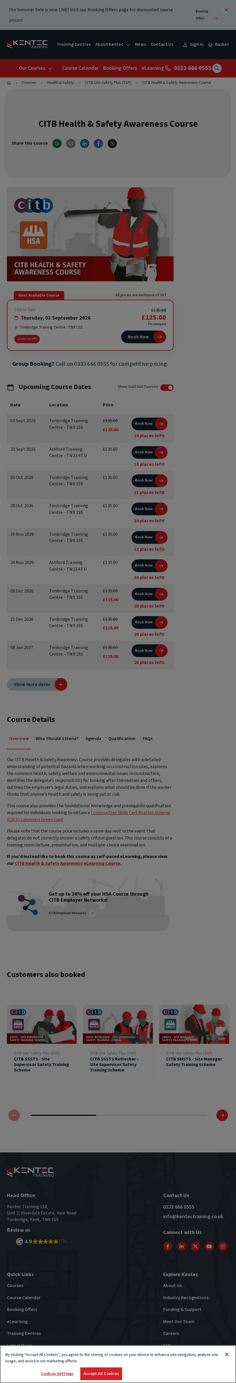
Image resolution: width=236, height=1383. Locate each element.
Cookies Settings (57, 1374)
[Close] (226, 1354)
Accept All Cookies (101, 1374)
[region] (118, 1364)
